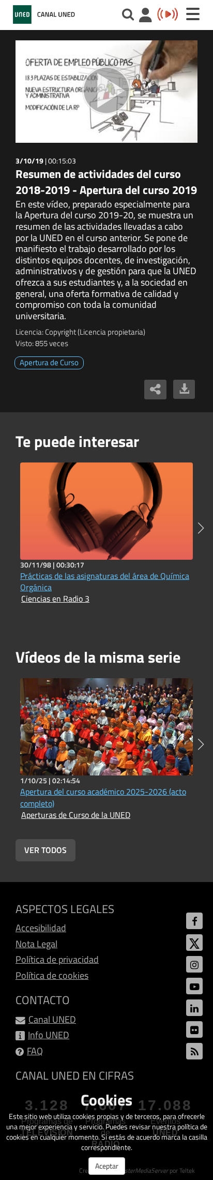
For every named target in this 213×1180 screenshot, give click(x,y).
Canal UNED (52, 1019)
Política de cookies (52, 975)
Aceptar (106, 1165)
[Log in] (145, 16)
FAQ (35, 1051)
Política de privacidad (57, 959)
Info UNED (48, 1035)
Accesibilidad (41, 928)
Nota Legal (36, 944)
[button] (201, 528)
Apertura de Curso (49, 362)
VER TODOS (45, 850)
